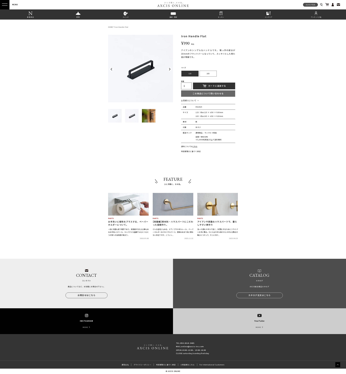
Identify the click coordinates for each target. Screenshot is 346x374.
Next (169, 68)
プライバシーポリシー (142, 364)
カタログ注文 (310, 4)
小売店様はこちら (187, 364)
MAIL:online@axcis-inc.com (190, 346)
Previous (110, 68)
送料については (189, 146)
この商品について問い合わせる (208, 93)
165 (208, 73)
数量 (182, 81)
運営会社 (125, 364)
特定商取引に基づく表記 (191, 151)
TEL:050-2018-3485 (185, 343)
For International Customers (211, 364)
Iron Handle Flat (121, 27)
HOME (110, 27)
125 (190, 73)
